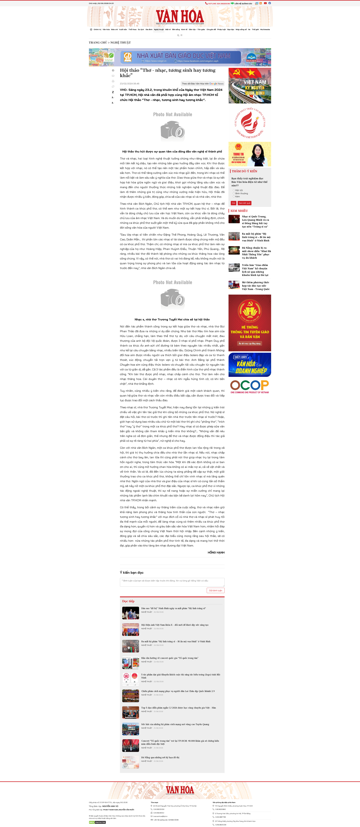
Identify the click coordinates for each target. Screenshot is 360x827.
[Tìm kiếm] (178, 35)
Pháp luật (221, 29)
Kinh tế (184, 29)
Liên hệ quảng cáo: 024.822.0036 (166, 820)
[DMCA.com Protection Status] (97, 822)
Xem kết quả (244, 203)
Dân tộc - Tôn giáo (197, 29)
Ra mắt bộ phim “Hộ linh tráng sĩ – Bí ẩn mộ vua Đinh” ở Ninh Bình (175, 641)
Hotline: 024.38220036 (219, 4)
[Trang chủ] (91, 30)
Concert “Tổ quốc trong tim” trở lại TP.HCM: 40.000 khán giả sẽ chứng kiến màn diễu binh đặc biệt (180, 742)
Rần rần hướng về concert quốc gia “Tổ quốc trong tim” (169, 658)
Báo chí (114, 29)
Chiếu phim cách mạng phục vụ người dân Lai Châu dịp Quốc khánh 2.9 (178, 691)
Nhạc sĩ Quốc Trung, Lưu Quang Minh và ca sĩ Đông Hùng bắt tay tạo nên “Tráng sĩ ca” (255, 221)
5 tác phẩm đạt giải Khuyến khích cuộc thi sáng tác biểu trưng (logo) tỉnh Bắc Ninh (180, 676)
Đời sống (176, 29)
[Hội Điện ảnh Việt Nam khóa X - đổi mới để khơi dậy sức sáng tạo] (130, 629)
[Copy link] (113, 86)
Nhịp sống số (241, 29)
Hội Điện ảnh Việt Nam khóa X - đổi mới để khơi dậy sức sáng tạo (174, 625)
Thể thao (133, 29)
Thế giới (255, 29)
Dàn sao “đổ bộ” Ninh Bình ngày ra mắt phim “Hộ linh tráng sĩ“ (173, 608)
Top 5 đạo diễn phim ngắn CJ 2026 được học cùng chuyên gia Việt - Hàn (178, 707)
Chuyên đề (211, 29)
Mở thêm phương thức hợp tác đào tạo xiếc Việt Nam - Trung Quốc (256, 285)
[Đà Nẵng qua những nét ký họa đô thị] (130, 762)
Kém (237, 196)
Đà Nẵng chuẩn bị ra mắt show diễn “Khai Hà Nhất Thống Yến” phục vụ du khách (256, 253)
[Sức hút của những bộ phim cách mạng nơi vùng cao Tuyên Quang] (130, 729)
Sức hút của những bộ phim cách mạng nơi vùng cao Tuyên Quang (175, 724)
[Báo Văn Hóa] (180, 789)
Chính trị (97, 29)
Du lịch (141, 29)
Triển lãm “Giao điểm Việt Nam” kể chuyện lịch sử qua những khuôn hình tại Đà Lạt (255, 270)
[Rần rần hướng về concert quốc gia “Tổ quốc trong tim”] (130, 662)
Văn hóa (106, 29)
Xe (249, 29)
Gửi (233, 203)
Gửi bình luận (215, 590)
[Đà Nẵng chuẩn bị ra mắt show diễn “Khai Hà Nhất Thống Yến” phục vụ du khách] (234, 250)
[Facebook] (113, 70)
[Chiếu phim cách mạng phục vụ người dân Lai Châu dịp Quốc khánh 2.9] (130, 696)
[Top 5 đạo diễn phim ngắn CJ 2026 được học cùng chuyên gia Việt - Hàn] (130, 712)
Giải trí (168, 29)
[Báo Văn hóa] (180, 16)
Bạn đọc (230, 29)
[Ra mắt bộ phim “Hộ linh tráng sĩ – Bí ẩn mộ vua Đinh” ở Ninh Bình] (130, 646)
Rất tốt (239, 190)
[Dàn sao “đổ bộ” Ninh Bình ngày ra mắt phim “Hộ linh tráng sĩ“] (130, 613)
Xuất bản (123, 29)
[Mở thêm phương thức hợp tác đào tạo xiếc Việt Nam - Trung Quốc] (234, 285)
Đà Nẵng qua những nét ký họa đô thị (160, 757)
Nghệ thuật (159, 29)
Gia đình (149, 29)
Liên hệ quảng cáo (243, 4)
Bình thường (241, 193)
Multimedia (265, 29)
